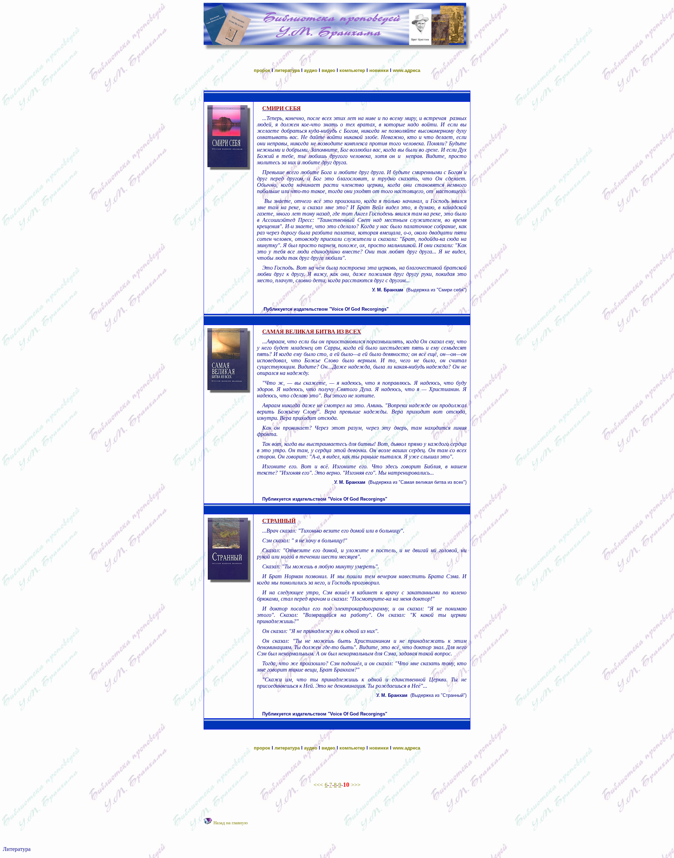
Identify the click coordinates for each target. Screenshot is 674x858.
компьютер (352, 70)
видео (328, 70)
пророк (262, 70)
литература (287, 70)
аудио (310, 70)
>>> (356, 785)
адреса (412, 70)
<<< (318, 785)
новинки (379, 70)
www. (399, 70)
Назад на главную (230, 822)
